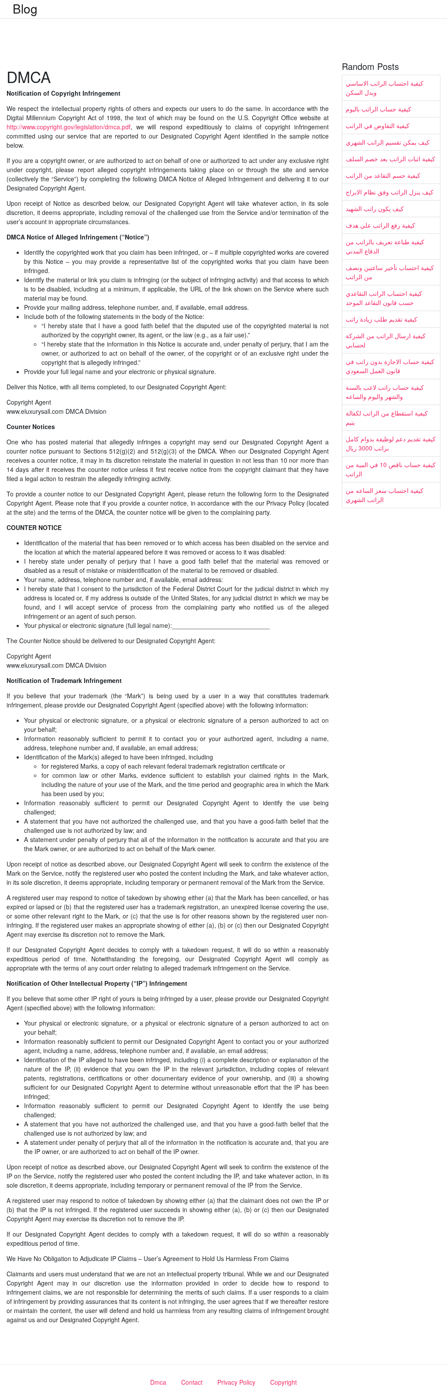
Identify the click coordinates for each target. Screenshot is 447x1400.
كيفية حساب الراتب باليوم (378, 108)
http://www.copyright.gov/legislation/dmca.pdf (69, 126)
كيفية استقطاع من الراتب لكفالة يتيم (387, 417)
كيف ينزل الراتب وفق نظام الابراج (389, 191)
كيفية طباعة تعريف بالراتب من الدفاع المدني (385, 246)
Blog (25, 8)
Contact (192, 1382)
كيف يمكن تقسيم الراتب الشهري (388, 142)
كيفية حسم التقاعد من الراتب (383, 175)
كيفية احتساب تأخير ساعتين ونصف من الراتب (390, 272)
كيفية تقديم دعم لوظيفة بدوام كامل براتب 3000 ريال (391, 443)
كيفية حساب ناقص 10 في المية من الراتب (391, 469)
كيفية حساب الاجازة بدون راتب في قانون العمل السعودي (390, 366)
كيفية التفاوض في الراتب (377, 125)
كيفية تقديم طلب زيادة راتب (381, 319)
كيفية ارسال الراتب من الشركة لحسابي (386, 340)
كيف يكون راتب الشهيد (375, 208)
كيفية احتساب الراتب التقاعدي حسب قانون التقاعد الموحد (384, 298)
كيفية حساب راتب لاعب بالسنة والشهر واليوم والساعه (385, 392)
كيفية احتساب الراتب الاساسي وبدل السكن (384, 88)
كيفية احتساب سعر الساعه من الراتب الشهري (384, 495)
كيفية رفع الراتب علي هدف (380, 225)
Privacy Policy (236, 1382)
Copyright (283, 1382)
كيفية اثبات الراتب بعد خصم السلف (390, 158)
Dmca (158, 1382)
